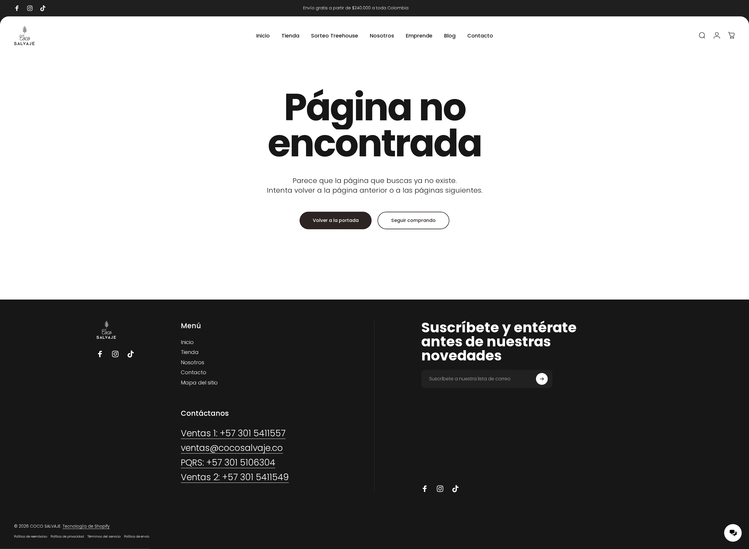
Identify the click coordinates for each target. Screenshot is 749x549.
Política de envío (136, 536)
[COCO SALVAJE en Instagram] (115, 354)
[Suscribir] (542, 379)
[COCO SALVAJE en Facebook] (100, 354)
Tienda (190, 352)
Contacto (193, 372)
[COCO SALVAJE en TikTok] (130, 354)
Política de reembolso (30, 536)
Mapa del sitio (199, 382)
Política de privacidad (67, 536)
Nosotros (192, 362)
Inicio (187, 342)
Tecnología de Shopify (86, 526)
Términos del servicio (104, 536)
